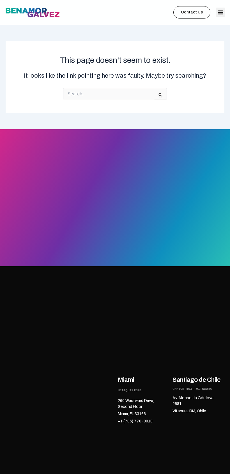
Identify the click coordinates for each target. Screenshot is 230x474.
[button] (220, 12)
